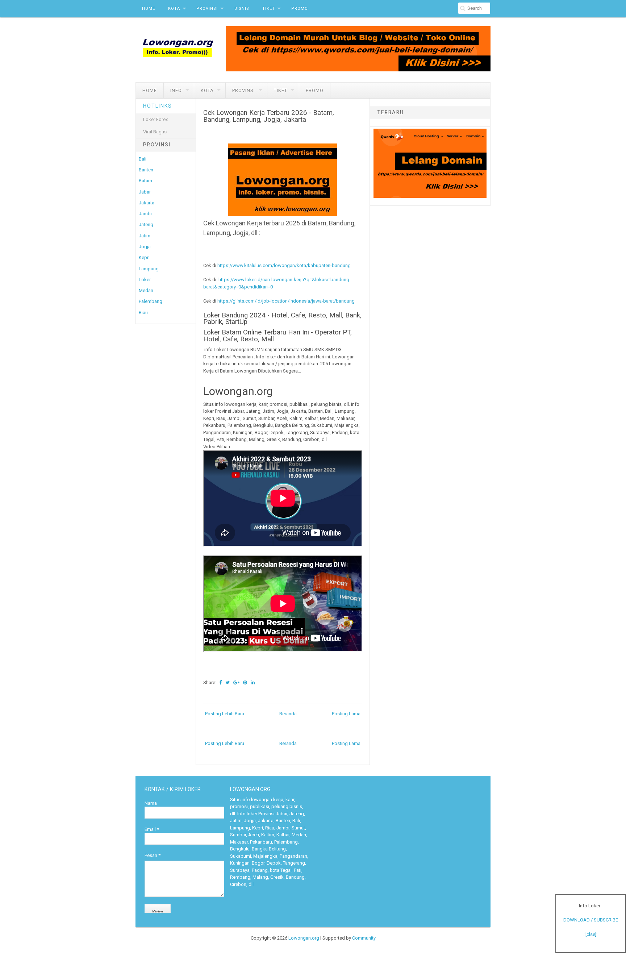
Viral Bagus (155, 131)
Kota (174, 8)
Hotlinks (157, 106)
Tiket (268, 8)
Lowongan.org (303, 938)
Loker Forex (155, 119)
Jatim (144, 235)
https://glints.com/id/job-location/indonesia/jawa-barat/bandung (286, 301)
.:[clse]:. (590, 934)
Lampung (149, 268)
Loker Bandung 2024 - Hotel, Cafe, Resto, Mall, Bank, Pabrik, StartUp (282, 318)
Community (364, 938)
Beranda (288, 713)
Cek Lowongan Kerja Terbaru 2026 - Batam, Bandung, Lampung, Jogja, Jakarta (268, 116)
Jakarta (146, 202)
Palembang (150, 301)
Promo (299, 8)
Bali (142, 159)
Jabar (145, 192)
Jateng (146, 224)
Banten (146, 169)
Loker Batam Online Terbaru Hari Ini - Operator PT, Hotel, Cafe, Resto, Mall (277, 335)
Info (176, 90)
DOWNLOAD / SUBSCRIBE (590, 920)
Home (148, 8)
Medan (146, 290)
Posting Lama (346, 713)
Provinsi (207, 8)
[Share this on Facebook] (220, 682)
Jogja (145, 246)
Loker (145, 279)
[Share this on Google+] (236, 682)
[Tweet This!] (227, 682)
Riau (143, 312)
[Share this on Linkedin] (252, 682)
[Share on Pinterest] (245, 682)
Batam (145, 180)
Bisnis (241, 8)
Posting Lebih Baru (224, 713)
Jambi (145, 213)
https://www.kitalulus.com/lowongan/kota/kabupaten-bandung (284, 265)
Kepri (144, 257)
